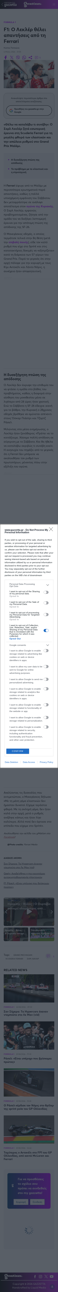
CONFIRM (17, 751)
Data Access (29, 762)
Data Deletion (11, 762)
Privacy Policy (46, 762)
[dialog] (29, 646)
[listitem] (29, 585)
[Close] (52, 530)
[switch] (46, 592)
